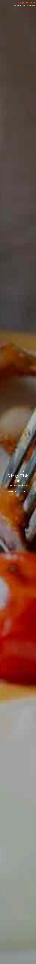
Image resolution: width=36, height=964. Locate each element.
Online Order (18, 492)
